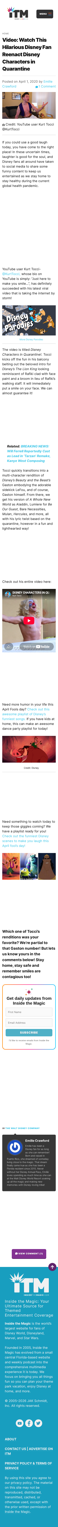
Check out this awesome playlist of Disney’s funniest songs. (25, 714)
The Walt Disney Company (22, 1128)
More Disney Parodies (31, 339)
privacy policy (21, 1483)
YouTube (20, 1423)
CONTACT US (15, 1449)
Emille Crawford (37, 1141)
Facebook (29, 1423)
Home (5, 33)
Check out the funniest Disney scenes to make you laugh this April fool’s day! (25, 841)
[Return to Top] (52, 1267)
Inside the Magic (17, 1512)
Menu (43, 14)
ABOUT (10, 1439)
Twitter (38, 1423)
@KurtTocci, (11, 274)
